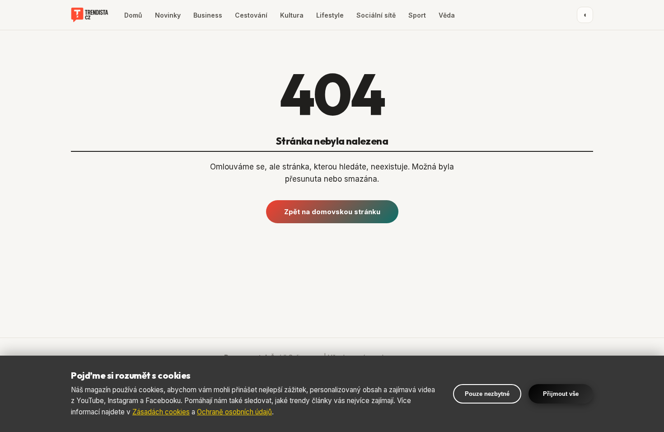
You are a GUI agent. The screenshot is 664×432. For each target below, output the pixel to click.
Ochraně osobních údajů (234, 412)
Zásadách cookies (161, 412)
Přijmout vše (561, 393)
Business (207, 15)
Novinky (168, 15)
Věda (447, 15)
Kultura (292, 15)
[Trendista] (89, 15)
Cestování (251, 15)
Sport (417, 15)
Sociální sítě (376, 15)
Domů (133, 15)
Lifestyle (330, 15)
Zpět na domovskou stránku (332, 211)
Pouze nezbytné (487, 393)
